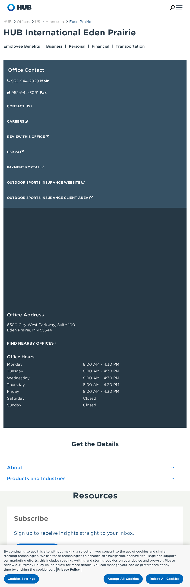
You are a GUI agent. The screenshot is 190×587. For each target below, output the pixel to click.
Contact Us (19, 106)
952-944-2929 (25, 81)
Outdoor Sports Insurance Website (44, 182)
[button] (172, 7)
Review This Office (26, 137)
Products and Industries (36, 478)
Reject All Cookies (164, 579)
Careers (16, 121)
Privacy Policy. (68, 569)
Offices (23, 22)
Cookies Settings (21, 579)
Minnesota (54, 22)
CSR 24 (13, 152)
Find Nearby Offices (31, 343)
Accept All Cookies (123, 579)
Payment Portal (24, 167)
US (37, 22)
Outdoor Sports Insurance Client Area (48, 198)
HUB (7, 22)
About (14, 467)
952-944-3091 (24, 92)
